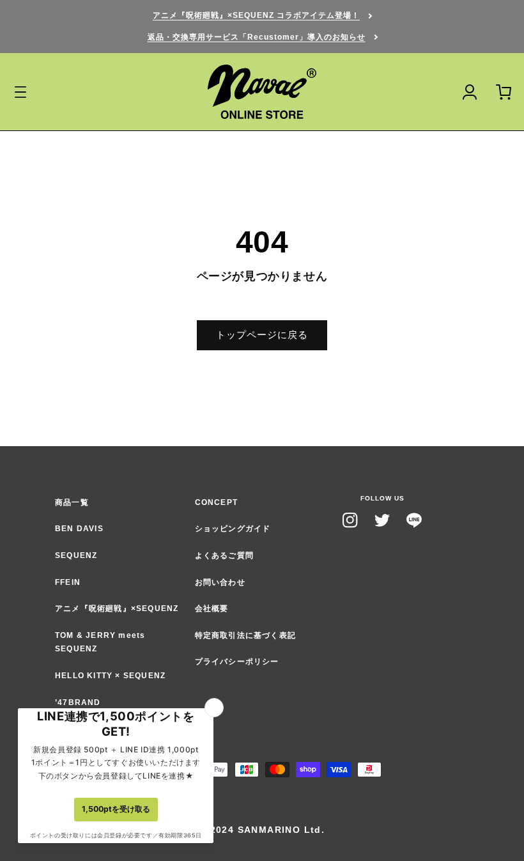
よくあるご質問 (224, 555)
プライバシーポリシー (237, 661)
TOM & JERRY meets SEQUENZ (100, 642)
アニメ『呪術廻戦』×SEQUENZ (116, 608)
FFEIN (68, 582)
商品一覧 (72, 502)
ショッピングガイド (233, 528)
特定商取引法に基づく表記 (245, 635)
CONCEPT (216, 502)
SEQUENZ (76, 555)
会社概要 (212, 608)
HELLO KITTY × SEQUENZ (110, 675)
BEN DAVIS (79, 528)
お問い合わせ (220, 582)
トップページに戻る (262, 334)
